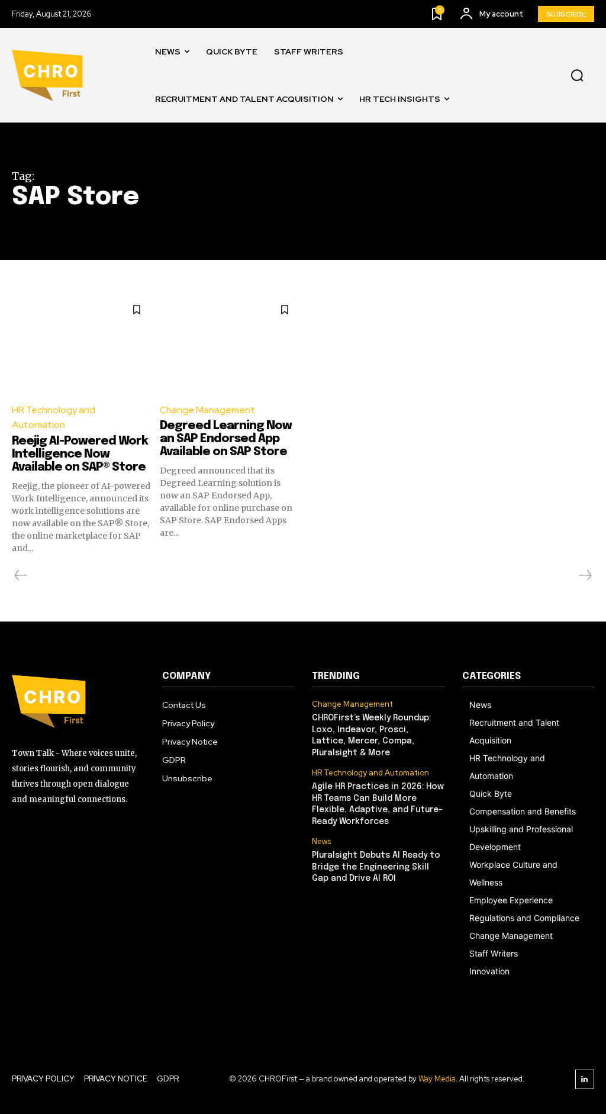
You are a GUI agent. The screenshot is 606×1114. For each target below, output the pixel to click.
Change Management (207, 410)
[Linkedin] (585, 1079)
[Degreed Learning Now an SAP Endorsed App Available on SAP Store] (229, 343)
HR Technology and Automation (53, 418)
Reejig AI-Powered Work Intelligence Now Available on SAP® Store (80, 454)
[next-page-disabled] (584, 575)
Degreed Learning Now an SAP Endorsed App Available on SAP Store (226, 439)
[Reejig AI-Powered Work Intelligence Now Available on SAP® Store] (81, 343)
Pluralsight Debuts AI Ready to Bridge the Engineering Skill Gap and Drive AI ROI (376, 867)
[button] (577, 76)
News (321, 841)
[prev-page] (21, 575)
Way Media (437, 1079)
